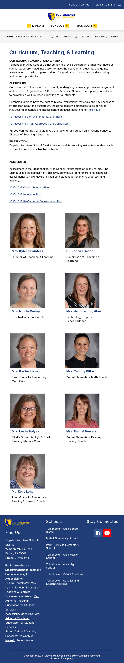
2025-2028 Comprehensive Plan (29, 187)
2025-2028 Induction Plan (25, 194)
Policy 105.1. (95, 109)
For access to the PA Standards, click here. (35, 116)
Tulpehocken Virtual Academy (64, 574)
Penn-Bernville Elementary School (62, 546)
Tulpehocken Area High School (60, 566)
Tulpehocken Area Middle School (62, 556)
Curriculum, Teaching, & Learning (99, 36)
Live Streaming (105, 4)
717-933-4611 (23, 557)
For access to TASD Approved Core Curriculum (38, 123)
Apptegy (69, 658)
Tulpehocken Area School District (26, 36)
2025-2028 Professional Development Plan (35, 201)
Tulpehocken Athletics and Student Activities (62, 582)
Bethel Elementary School (62, 538)
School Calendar (80, 4)
